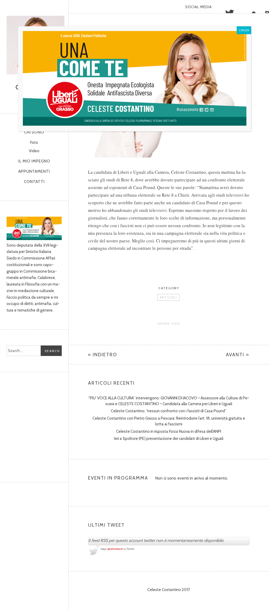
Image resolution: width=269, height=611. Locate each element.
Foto (34, 142)
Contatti (34, 181)
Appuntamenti (34, 171)
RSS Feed (262, 6)
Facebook (236, 6)
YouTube (249, 6)
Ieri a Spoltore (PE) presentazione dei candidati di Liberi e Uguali (168, 438)
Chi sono (34, 132)
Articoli (168, 297)
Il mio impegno (34, 161)
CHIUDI (244, 30)
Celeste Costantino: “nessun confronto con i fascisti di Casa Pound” (168, 411)
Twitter (223, 6)
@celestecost (115, 549)
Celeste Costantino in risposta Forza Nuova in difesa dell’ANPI (168, 431)
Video (34, 151)
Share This (169, 323)
